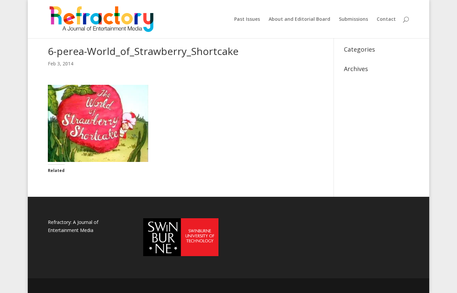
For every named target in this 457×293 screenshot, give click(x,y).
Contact (386, 19)
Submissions (353, 19)
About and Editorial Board (299, 19)
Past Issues (247, 19)
